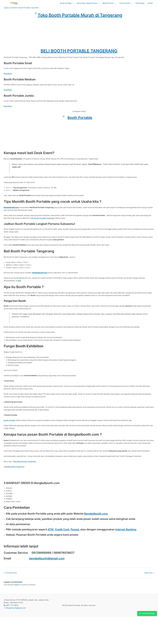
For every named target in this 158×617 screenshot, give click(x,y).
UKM (19, 281)
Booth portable (9, 420)
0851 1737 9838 (12, 605)
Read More (8, 74)
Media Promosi (108, 3)
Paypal (75, 529)
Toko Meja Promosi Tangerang (24, 461)
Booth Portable (66, 3)
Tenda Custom (124, 3)
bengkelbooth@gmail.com (46, 558)
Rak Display (140, 3)
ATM (51, 529)
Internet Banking (125, 529)
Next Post (149, 573)
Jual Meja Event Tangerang (14, 467)
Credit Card (62, 529)
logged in (17, 585)
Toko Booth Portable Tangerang (42, 218)
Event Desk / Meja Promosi (87, 3)
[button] (73, 3)
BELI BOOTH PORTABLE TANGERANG (79, 50)
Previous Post (10, 573)
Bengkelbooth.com (96, 513)
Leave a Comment (10, 8)
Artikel (150, 3)
